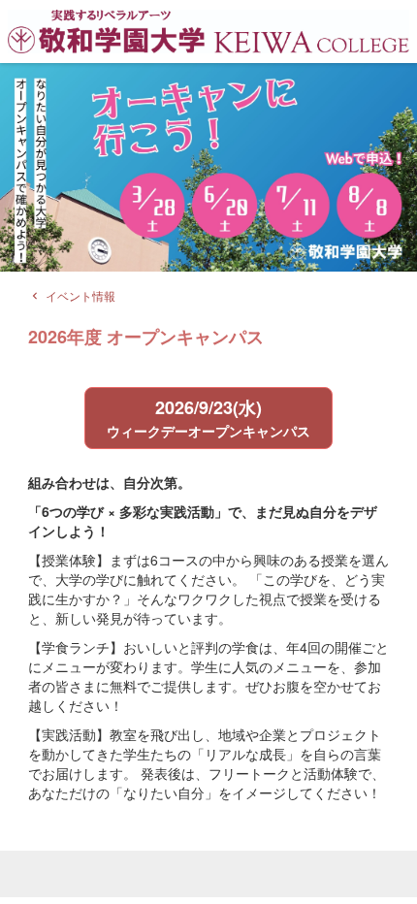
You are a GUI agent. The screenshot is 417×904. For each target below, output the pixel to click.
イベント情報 (71, 295)
